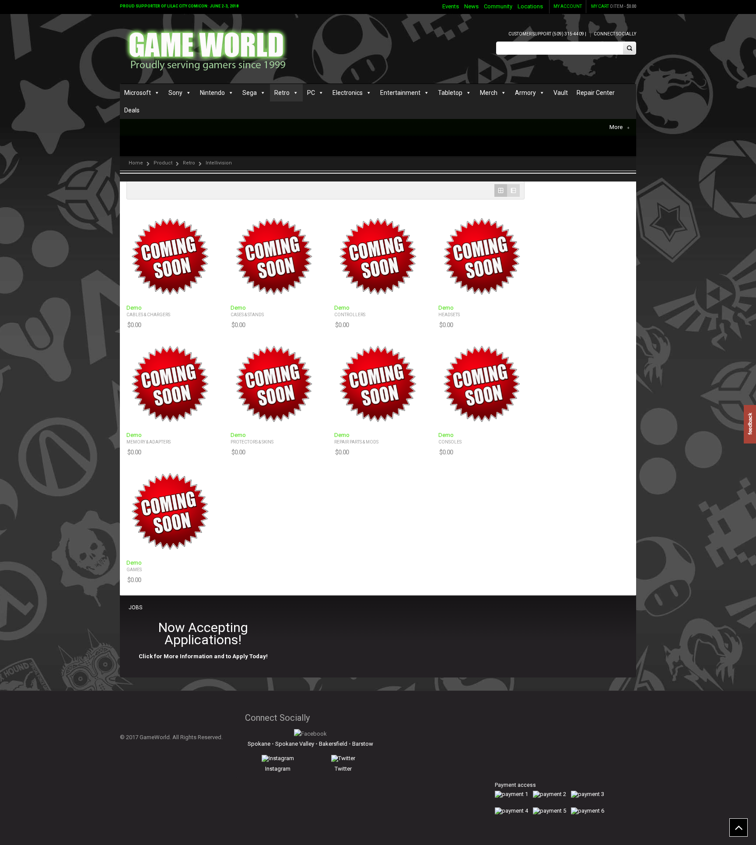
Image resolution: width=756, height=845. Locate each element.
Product (163, 163)
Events (450, 6)
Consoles (450, 442)
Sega (249, 92)
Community (498, 6)
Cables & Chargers (148, 314)
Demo (134, 308)
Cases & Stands (247, 314)
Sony (175, 92)
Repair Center (596, 92)
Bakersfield (333, 743)
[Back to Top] (738, 827)
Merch (488, 92)
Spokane (259, 743)
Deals (132, 110)
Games (134, 569)
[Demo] (169, 255)
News (471, 6)
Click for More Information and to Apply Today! (203, 656)
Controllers (349, 314)
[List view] (513, 190)
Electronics (347, 92)
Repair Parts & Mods (356, 442)
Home (136, 163)
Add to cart (201, 291)
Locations (530, 6)
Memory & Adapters (148, 442)
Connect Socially (615, 33)
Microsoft (137, 92)
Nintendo (212, 92)
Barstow (362, 743)
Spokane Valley (294, 743)
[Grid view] (500, 190)
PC (311, 92)
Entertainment (400, 92)
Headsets (449, 314)
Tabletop (450, 92)
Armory (525, 92)
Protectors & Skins (252, 442)
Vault (560, 92)
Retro (282, 92)
